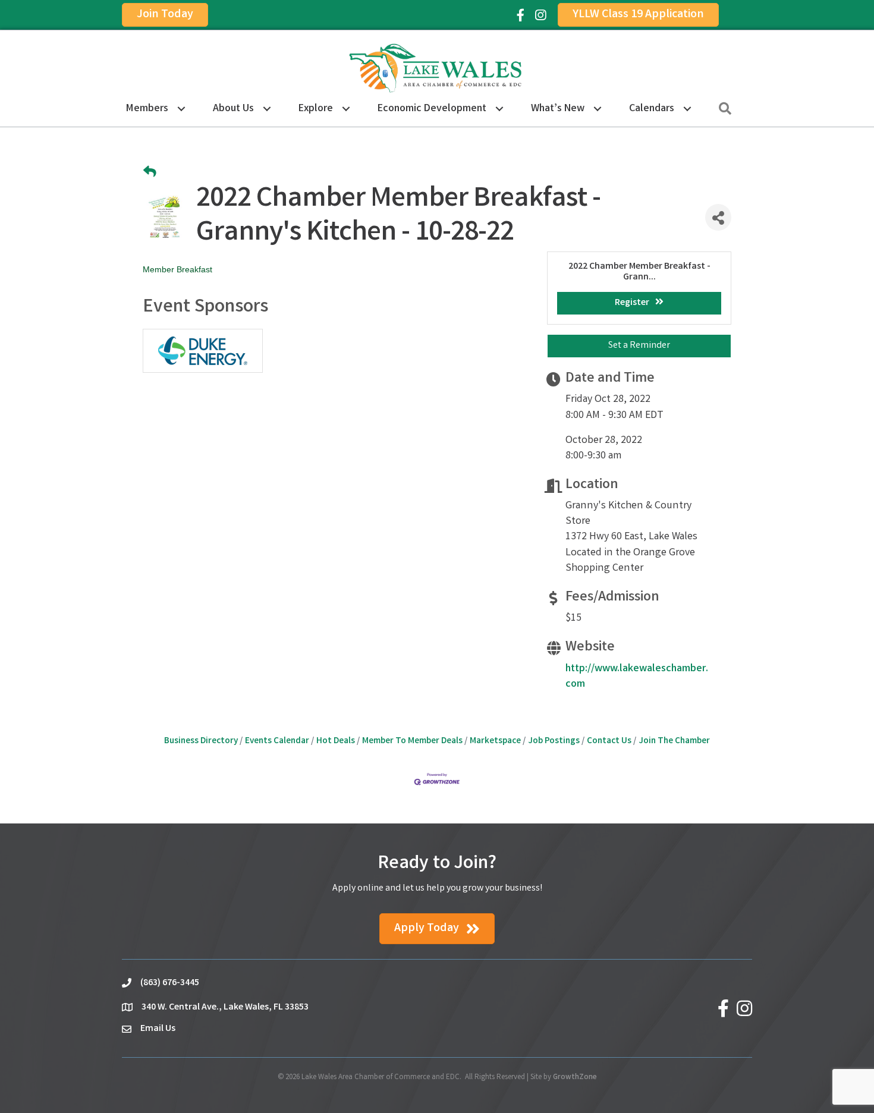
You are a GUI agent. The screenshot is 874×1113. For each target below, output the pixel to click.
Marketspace (495, 741)
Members (147, 109)
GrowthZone (575, 1077)
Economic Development (432, 109)
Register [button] (632, 303)
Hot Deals (335, 741)
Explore (315, 109)
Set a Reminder (639, 346)
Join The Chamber (674, 741)
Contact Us (609, 741)
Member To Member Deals (412, 741)
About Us (233, 109)
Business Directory (201, 741)
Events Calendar (277, 741)
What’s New (557, 109)
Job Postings (554, 741)
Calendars (651, 109)
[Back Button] (149, 173)
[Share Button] (718, 217)
